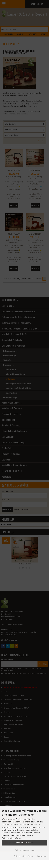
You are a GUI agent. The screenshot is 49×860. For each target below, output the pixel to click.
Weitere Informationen (24, 850)
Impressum (42, 856)
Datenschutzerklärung (23, 856)
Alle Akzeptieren (24, 842)
